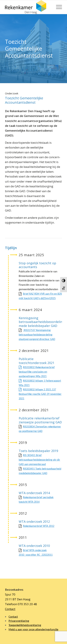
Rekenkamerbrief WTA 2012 (38, 526)
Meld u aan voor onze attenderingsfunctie (33, 629)
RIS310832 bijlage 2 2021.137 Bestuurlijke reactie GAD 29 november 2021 (40, 394)
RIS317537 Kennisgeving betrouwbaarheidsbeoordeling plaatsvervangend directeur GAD (37, 335)
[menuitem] (57, 7)
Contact (10, 609)
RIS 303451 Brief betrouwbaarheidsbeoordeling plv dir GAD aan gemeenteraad (39, 460)
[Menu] (57, 7)
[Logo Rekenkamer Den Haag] (28, 7)
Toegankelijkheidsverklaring (25, 625)
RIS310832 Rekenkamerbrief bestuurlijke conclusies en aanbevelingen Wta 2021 (37, 372)
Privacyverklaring (19, 621)
